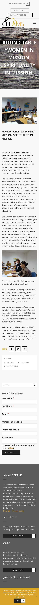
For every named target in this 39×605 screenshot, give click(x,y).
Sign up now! (18, 536)
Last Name (8, 406)
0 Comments (25, 362)
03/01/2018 (10, 362)
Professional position (12, 422)
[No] (36, 596)
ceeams (9, 358)
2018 (7, 366)
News (16, 366)
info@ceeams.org (19, 4)
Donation (18, 11)
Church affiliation (10, 429)
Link (11, 448)
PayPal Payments (18, 15)
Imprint (6, 511)
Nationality (7, 437)
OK (17, 601)
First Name (8, 398)
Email (5, 414)
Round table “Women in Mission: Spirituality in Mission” (18, 135)
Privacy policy (18, 511)
